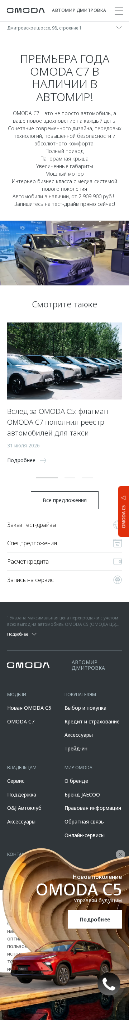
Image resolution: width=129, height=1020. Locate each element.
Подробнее (95, 919)
